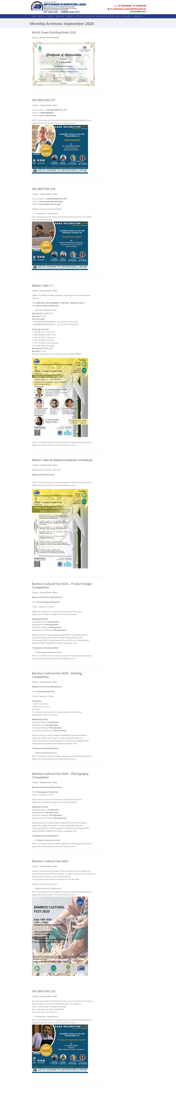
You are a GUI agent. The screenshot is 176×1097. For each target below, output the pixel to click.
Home (34, 16)
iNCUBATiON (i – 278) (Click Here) (47, 213)
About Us (41, 16)
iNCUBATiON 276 (43, 991)
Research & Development (49, 37)
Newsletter (90, 16)
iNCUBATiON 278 (43, 189)
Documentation (102, 16)
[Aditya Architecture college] (58, 6)
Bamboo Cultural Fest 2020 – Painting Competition (57, 675)
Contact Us (137, 16)
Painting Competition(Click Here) (46, 753)
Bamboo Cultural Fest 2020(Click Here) (48, 888)
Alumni (111, 16)
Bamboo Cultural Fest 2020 (50, 861)
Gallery (127, 16)
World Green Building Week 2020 (54, 32)
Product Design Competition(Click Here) (49, 652)
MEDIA (117, 16)
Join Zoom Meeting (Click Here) (46, 310)
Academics (70, 16)
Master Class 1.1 (42, 285)
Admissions (60, 16)
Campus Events (46, 105)
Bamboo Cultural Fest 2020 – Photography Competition (60, 775)
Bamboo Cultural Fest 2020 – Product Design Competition (62, 585)
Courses (50, 16)
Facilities (80, 16)
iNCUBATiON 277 (43, 100)
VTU (122, 16)
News (55, 105)
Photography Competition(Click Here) (48, 840)
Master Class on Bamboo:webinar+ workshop (62, 460)
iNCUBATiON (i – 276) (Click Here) (47, 1016)
